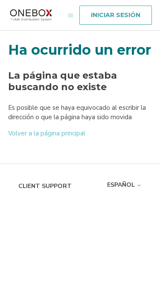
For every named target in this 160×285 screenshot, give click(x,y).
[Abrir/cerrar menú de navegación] (70, 15)
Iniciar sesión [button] (115, 15)
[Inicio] (31, 15)
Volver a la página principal (46, 133)
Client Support (45, 186)
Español (122, 185)
